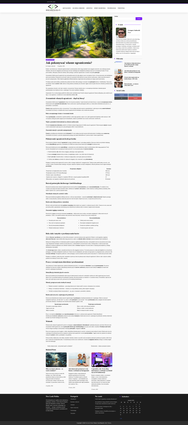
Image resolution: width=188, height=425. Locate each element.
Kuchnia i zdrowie (79, 8)
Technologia (111, 8)
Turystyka (121, 8)
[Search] (141, 8)
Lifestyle (89, 8)
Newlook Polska (89, 423)
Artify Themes (107, 423)
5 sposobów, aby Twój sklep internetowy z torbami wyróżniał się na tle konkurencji (101, 370)
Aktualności (67, 8)
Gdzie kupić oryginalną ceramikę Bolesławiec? (106, 399)
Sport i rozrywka (100, 8)
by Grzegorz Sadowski (50, 66)
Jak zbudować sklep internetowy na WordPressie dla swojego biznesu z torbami (132, 65)
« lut (121, 418)
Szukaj (116, 16)
